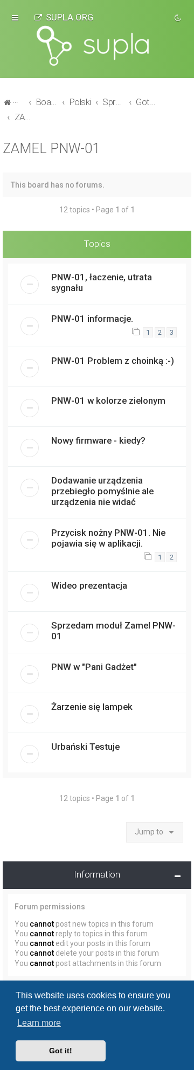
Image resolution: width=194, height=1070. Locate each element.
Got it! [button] (60, 1050)
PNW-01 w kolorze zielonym (108, 400)
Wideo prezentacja (89, 585)
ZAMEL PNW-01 (51, 148)
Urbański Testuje (85, 746)
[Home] (97, 45)
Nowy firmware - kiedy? (98, 440)
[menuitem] (63, 17)
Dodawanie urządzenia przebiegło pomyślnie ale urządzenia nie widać (102, 491)
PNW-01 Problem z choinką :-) (112, 360)
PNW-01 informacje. (92, 318)
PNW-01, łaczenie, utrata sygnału (101, 282)
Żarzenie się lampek (92, 706)
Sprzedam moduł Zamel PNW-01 (113, 630)
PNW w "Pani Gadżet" (94, 666)
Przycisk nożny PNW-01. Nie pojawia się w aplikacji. (108, 538)
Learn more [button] (39, 1022)
